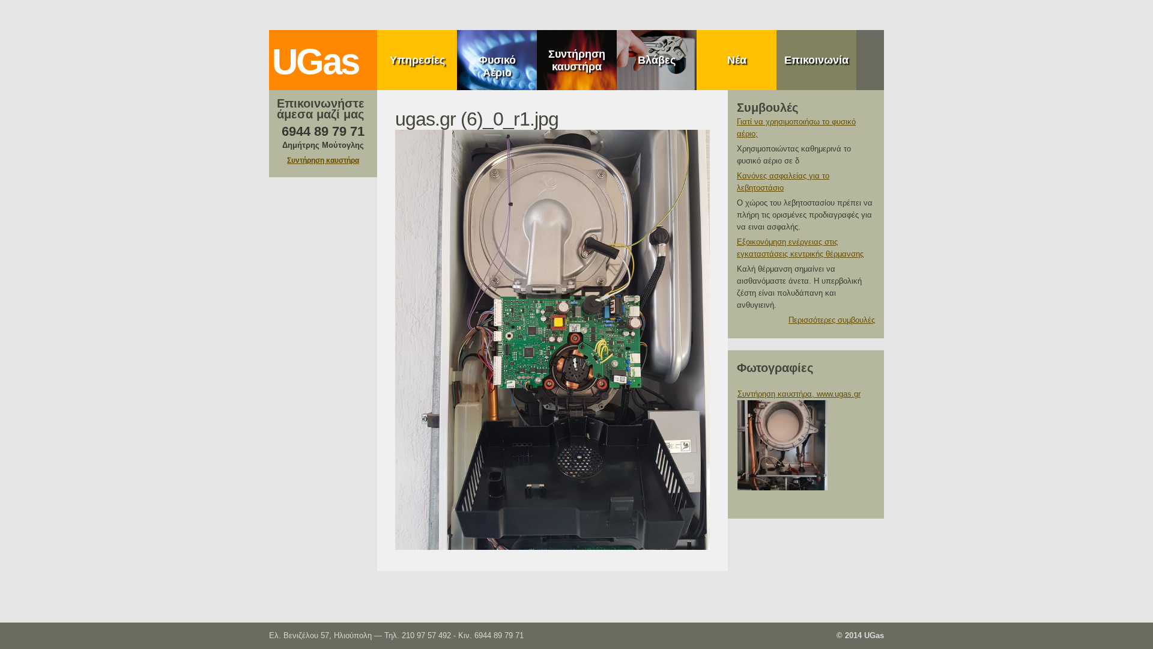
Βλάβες (657, 60)
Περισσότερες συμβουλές (831, 319)
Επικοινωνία (816, 60)
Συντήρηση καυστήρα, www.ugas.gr (799, 393)
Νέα (736, 60)
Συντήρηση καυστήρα (576, 60)
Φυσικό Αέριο (497, 66)
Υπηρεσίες (417, 60)
